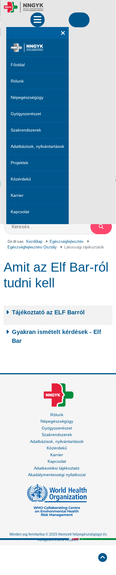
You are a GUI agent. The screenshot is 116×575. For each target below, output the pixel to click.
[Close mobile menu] (63, 33)
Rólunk (17, 81)
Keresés (101, 226)
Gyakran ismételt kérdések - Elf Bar (56, 336)
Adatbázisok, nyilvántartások (37, 146)
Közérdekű (21, 179)
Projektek (19, 162)
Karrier (17, 195)
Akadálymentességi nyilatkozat (57, 474)
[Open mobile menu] (37, 19)
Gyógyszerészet (26, 113)
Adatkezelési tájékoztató (56, 468)
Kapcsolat (20, 211)
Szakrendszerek (26, 130)
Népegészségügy (27, 97)
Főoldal (18, 64)
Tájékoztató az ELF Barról (48, 312)
